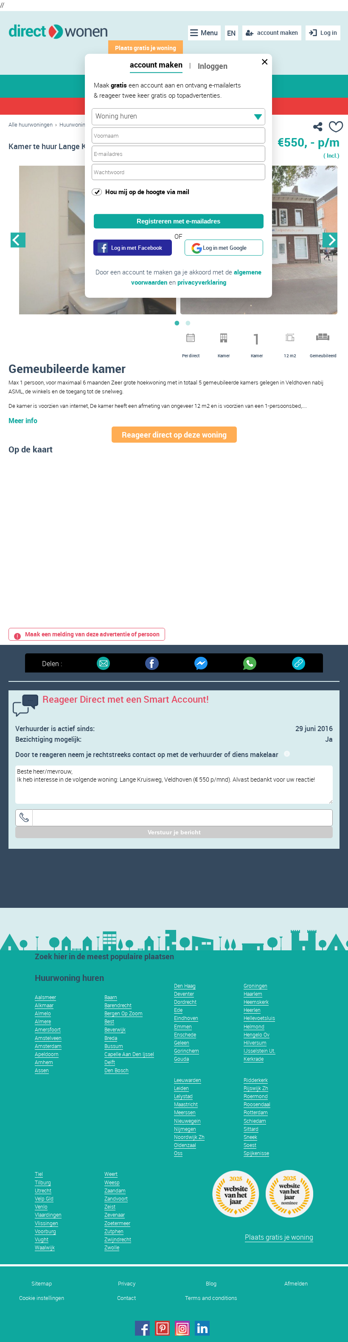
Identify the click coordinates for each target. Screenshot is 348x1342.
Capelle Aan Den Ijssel (129, 1054)
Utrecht (43, 1190)
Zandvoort (116, 1198)
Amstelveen (48, 1037)
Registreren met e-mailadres (178, 221)
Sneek (250, 1136)
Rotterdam (256, 1112)
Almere (43, 1021)
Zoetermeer (117, 1223)
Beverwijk (115, 1029)
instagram (182, 1328)
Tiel (39, 1173)
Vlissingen (46, 1223)
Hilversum (255, 1042)
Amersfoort (48, 1029)
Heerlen (252, 1009)
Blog (211, 1283)
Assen (42, 1070)
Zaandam (115, 1190)
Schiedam (255, 1120)
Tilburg (43, 1182)
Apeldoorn (47, 1054)
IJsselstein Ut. (259, 1050)
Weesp (112, 1182)
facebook (142, 1328)
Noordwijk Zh (189, 1136)
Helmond (254, 1026)
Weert (111, 1173)
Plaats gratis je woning (279, 1237)
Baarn (110, 997)
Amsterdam (48, 1046)
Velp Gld (44, 1198)
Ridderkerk (256, 1079)
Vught (41, 1239)
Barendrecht (118, 1005)
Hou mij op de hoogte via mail (147, 191)
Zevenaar (114, 1214)
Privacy (126, 1283)
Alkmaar (44, 1005)
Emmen (183, 1026)
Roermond (256, 1096)
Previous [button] (18, 240)
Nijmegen (185, 1128)
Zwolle (111, 1247)
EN (231, 33)
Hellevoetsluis (259, 1017)
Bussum (113, 1046)
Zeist (109, 1206)
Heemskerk (256, 1001)
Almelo (43, 1013)
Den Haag (185, 985)
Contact (126, 1298)
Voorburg (45, 1231)
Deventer (184, 993)
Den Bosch (116, 1070)
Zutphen (113, 1231)
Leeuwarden (187, 1079)
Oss (178, 1153)
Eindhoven (186, 1017)
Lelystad (183, 1096)
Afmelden (296, 1283)
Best (109, 1021)
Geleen (181, 1042)
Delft (109, 1062)
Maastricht (186, 1104)
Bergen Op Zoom (123, 1013)
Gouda (181, 1058)
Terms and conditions (211, 1298)
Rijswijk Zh (256, 1088)
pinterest (162, 1328)
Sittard (251, 1128)
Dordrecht (185, 1001)
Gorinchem (186, 1050)
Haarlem (253, 993)
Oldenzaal (185, 1144)
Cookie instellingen (41, 1298)
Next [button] (330, 240)
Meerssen (185, 1112)
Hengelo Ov (256, 1034)
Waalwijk (45, 1247)
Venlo (41, 1206)
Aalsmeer (45, 997)
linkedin (202, 1328)
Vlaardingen (48, 1214)
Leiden (181, 1088)
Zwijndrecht (117, 1239)
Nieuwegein (187, 1120)
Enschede (185, 1034)
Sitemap (41, 1283)
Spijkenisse (256, 1153)
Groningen (255, 985)
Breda (110, 1037)
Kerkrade (254, 1058)
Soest (250, 1144)
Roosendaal (257, 1104)
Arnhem (44, 1062)
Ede (178, 1009)
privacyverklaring (201, 282)
